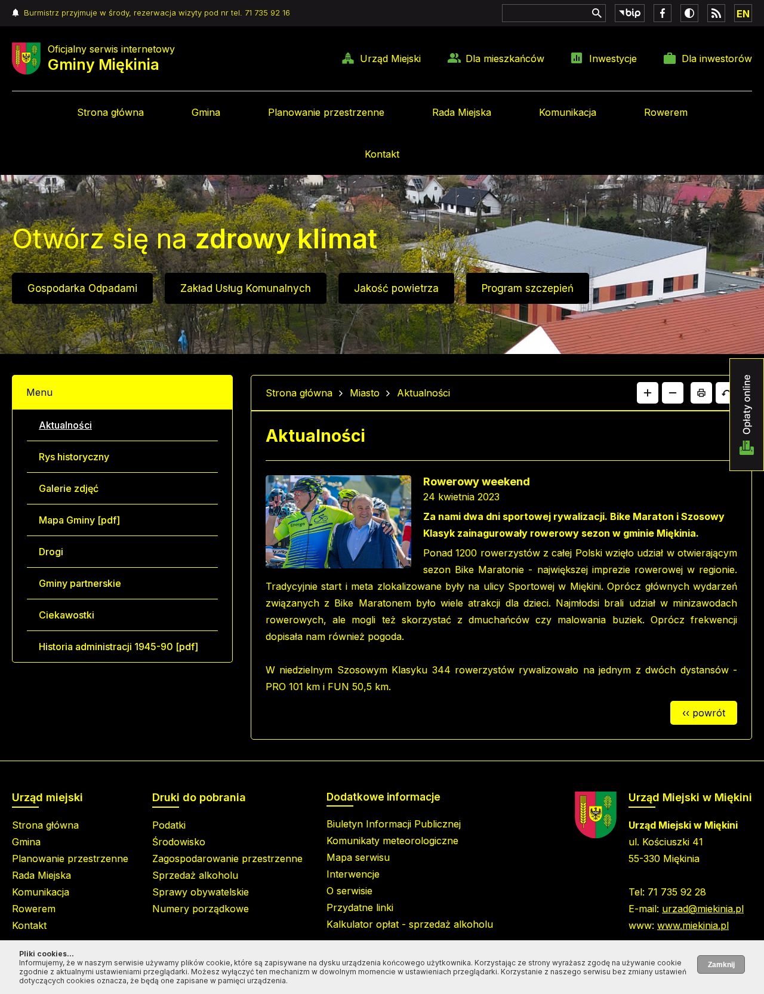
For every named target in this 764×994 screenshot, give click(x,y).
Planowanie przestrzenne (326, 112)
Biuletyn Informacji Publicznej (393, 824)
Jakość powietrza (396, 288)
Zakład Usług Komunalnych (245, 288)
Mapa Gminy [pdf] (79, 520)
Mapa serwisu (358, 857)
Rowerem (666, 112)
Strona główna (110, 112)
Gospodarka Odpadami (82, 288)
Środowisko (178, 842)
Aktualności (65, 425)
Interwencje (353, 874)
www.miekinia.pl (693, 925)
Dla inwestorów (717, 58)
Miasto (365, 393)
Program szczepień (528, 288)
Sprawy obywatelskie (200, 892)
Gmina (206, 112)
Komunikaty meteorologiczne (392, 841)
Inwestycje (613, 58)
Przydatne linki (359, 907)
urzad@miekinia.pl (703, 909)
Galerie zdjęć (68, 488)
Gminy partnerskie (80, 583)
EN (743, 14)
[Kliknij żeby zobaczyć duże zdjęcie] (338, 524)
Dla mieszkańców (505, 58)
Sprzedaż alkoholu (195, 875)
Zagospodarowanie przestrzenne (227, 858)
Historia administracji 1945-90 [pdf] (118, 647)
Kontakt (382, 154)
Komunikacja (567, 112)
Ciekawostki (66, 615)
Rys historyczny (74, 457)
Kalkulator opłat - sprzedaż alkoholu (409, 924)
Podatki (169, 825)
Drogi (51, 552)
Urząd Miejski (390, 58)
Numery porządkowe (200, 909)
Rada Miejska (461, 112)
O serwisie (349, 891)
